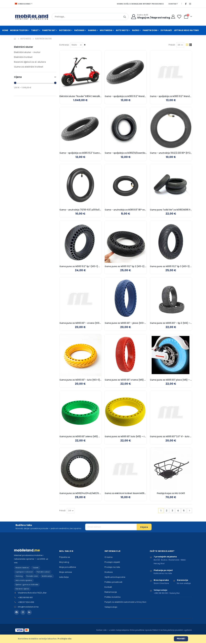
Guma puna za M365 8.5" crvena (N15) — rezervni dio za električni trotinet (126, 380)
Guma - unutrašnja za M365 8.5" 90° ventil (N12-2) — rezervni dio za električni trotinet (126, 209)
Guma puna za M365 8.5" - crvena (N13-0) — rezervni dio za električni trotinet (80, 323)
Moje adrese (65, 572)
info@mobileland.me (28, 606)
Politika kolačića (112, 597)
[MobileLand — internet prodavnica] (31, 16)
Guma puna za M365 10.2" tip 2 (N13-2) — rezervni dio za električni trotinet (126, 266)
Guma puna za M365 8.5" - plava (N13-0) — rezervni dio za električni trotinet (126, 323)
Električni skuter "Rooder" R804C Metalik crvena (80, 96)
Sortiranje (64, 44)
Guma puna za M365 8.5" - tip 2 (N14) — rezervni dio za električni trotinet (171, 323)
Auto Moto (25, 39)
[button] (97, 55)
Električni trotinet (23, 57)
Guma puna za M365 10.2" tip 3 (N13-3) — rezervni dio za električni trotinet (171, 266)
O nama (109, 557)
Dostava (109, 572)
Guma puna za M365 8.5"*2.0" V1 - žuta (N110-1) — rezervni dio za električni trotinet (171, 436)
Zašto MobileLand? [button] (162, 551)
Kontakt (173, 4)
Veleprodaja (111, 607)
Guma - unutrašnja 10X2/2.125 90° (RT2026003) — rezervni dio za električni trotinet (171, 153)
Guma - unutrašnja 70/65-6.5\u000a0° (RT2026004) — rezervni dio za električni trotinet (80, 209)
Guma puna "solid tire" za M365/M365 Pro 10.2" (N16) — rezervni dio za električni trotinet (171, 209)
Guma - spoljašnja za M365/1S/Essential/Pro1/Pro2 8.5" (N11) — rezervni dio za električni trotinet (126, 153)
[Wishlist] (180, 17)
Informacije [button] (112, 551)
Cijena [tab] (18, 77)
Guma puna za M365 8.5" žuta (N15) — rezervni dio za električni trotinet (126, 436)
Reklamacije (111, 592)
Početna (15, 38)
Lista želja (64, 577)
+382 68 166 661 (25, 597)
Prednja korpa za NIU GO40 (171, 493)
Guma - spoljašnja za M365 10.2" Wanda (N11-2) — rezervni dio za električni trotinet (126, 96)
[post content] (80, 72)
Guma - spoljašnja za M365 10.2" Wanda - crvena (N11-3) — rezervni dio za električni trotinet (171, 96)
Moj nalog (64, 562)
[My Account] (173, 17)
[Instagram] (190, 4)
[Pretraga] (124, 17)
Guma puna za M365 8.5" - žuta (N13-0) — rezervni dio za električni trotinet (80, 380)
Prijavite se (64, 557)
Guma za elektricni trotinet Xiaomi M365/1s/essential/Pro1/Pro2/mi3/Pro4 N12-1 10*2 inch (126, 493)
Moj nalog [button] (66, 551)
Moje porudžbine (67, 567)
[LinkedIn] (29, 612)
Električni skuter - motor (27, 52)
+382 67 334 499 (26, 602)
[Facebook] (186, 4)
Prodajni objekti (112, 562)
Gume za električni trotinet (28, 66)
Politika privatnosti (113, 582)
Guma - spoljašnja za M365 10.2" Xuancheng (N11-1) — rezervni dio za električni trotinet (80, 153)
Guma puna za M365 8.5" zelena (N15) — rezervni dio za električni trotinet (80, 436)
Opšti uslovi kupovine (115, 577)
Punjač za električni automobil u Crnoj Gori (125, 602)
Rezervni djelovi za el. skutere (30, 61)
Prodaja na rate (112, 567)
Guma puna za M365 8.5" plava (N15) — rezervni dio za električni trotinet (171, 380)
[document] (103, 639)
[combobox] (90, 16)
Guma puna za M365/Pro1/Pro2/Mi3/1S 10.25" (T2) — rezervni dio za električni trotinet (80, 493)
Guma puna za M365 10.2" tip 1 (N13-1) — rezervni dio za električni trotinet (80, 266)
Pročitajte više (64, 638)
